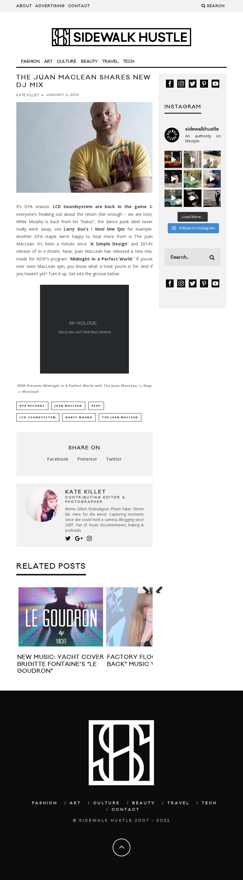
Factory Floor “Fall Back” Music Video (143, 660)
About (24, 6)
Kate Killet (27, 95)
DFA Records (32, 406)
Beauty (89, 61)
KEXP (96, 406)
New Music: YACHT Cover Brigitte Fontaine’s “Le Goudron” (60, 664)
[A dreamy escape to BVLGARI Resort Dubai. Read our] (212, 159)
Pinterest (87, 459)
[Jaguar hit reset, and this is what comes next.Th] (212, 198)
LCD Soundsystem (38, 417)
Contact (79, 6)
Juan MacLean (68, 406)
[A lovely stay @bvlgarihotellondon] (173, 159)
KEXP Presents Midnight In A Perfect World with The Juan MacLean (77, 385)
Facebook (57, 459)
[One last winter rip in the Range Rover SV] (173, 198)
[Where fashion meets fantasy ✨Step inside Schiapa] (192, 159)
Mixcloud (31, 391)
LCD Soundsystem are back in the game (100, 206)
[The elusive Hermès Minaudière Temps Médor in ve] (212, 178)
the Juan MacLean (120, 417)
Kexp (147, 385)
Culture (66, 61)
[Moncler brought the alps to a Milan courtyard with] (192, 178)
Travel (110, 61)
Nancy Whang (78, 417)
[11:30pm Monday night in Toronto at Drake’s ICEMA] (173, 178)
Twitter (114, 459)
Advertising (50, 6)
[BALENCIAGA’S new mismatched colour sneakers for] (192, 198)
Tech (128, 61)
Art (48, 61)
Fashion (30, 61)
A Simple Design (109, 244)
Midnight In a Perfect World (101, 259)
